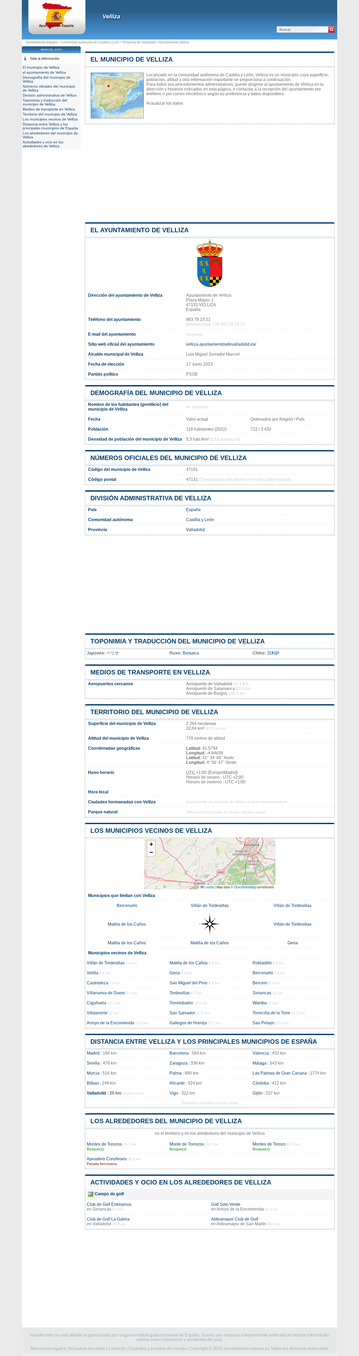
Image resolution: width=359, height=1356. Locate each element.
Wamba (260, 1003)
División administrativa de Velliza (150, 498)
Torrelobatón (181, 1003)
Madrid (93, 1053)
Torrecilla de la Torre (271, 1013)
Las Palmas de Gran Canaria (280, 1073)
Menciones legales (48, 1348)
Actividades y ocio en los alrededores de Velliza (180, 1182)
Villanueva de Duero (106, 993)
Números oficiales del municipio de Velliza (168, 457)
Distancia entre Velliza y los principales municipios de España (203, 1041)
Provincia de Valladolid (139, 42)
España (193, 509)
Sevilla (93, 1063)
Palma (176, 1073)
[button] (151, 844)
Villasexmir (97, 1013)
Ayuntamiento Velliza (174, 42)
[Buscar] (331, 29)
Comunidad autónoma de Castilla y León (90, 42)
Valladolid (195, 529)
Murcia (93, 1073)
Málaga (259, 1063)
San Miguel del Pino (188, 983)
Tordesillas (180, 993)
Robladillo (262, 963)
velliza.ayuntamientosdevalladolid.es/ (221, 344)
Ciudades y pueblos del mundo (157, 1348)
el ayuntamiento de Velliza (139, 230)
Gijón (258, 1093)
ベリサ (112, 653)
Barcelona (179, 1053)
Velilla (92, 973)
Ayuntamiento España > (43, 42)
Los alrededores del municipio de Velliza (166, 1121)
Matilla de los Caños (127, 924)
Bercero (260, 983)
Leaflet (209, 887)
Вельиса (191, 653)
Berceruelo (127, 905)
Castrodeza (97, 983)
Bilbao (93, 1083)
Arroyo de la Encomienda (110, 1023)
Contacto (116, 1348)
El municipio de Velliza (131, 59)
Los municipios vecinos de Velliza (151, 830)
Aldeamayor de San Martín (241, 1224)
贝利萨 (273, 653)
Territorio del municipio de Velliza (154, 711)
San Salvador (182, 1013)
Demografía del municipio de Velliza (156, 392)
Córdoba (261, 1083)
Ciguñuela (96, 1003)
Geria (293, 943)
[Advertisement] (210, 173)
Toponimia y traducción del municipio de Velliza (177, 641)
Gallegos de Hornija (188, 1023)
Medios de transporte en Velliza (150, 672)
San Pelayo (263, 1023)
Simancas (262, 993)
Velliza (111, 16)
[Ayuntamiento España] (57, 27)
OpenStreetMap (245, 887)
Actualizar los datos (164, 103)
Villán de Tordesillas (210, 905)
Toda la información (44, 59)
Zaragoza (178, 1063)
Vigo (174, 1093)
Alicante (177, 1083)
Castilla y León (200, 519)
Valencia (261, 1053)
